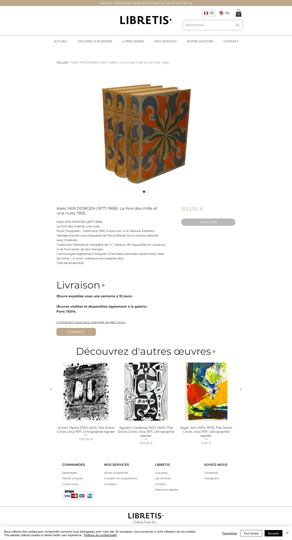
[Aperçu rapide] (86, 392)
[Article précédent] (51, 389)
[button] (238, 13)
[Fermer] (287, 533)
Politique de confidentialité (100, 535)
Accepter (273, 533)
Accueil (62, 62)
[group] (146, 408)
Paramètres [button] (229, 533)
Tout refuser (251, 533)
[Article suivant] (241, 389)
